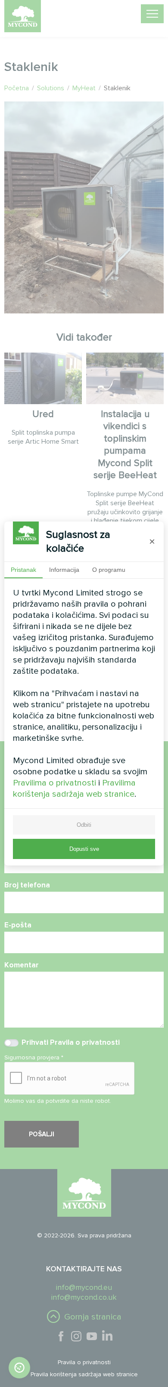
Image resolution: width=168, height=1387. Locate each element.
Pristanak (23, 569)
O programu (108, 569)
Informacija (64, 569)
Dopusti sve (84, 849)
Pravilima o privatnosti (54, 783)
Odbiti (84, 825)
